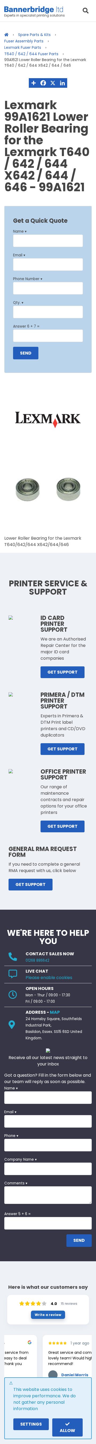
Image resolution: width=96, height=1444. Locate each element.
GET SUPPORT (62, 672)
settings (31, 1424)
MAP (55, 1012)
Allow (67, 1430)
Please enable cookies (49, 977)
